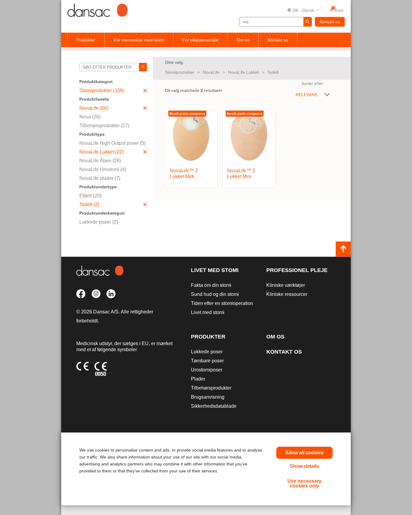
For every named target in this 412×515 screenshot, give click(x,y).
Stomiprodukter (179, 72)
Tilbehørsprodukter (211, 387)
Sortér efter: (312, 83)
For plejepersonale (200, 39)
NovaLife (211, 72)
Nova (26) (89, 116)
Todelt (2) (89, 204)
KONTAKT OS (284, 352)
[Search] (143, 67)
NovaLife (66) (93, 108)
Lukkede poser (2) (98, 222)
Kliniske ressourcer (286, 294)
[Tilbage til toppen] (343, 249)
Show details (304, 466)
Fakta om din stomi (211, 285)
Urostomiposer (206, 369)
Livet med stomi (215, 270)
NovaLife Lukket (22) (101, 151)
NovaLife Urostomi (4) (102, 169)
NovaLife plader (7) (99, 178)
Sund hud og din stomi (215, 294)
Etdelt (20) (90, 195)
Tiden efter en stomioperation (222, 303)
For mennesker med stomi (139, 39)
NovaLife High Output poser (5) (112, 143)
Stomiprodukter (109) (101, 90)
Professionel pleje (297, 270)
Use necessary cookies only (304, 483)
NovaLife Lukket (243, 72)
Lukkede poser (207, 351)
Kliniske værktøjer (285, 285)
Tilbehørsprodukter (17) (104, 125)
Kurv (338, 10)
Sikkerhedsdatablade (213, 406)
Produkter (86, 39)
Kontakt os (330, 21)
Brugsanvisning (207, 397)
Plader (198, 378)
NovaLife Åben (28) (100, 160)
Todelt (273, 72)
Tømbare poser (207, 360)
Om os (243, 39)
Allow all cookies (304, 452)
